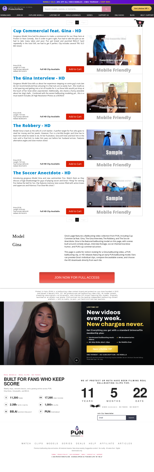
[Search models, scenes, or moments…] (106, 9)
